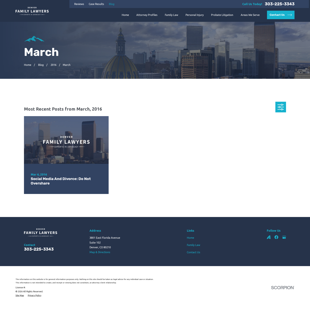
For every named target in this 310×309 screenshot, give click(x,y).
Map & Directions (99, 252)
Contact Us (193, 252)
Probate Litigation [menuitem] (222, 14)
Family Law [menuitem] (171, 14)
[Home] (32, 11)
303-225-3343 (279, 4)
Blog (111, 3)
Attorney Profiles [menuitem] (146, 14)
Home (190, 237)
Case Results (96, 3)
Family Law (193, 244)
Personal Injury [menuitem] (195, 14)
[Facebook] (276, 237)
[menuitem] (20, 295)
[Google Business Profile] (284, 237)
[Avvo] (269, 237)
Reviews (79, 3)
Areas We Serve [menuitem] (250, 14)
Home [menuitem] (125, 14)
